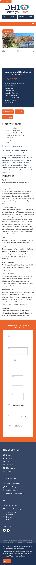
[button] (18, 24)
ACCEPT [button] (7, 561)
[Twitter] (8, 530)
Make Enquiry (8, 112)
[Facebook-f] (4, 530)
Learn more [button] (25, 556)
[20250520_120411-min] (18, 40)
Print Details (7, 117)
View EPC (19, 112)
